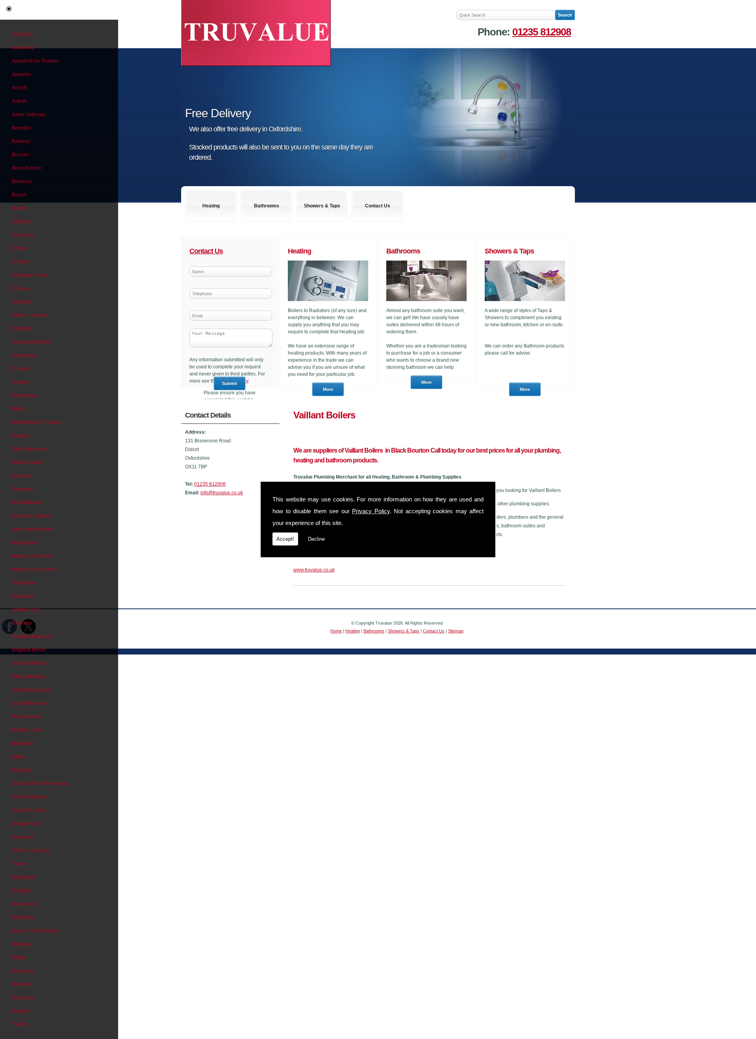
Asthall (19, 101)
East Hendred (26, 462)
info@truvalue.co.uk (221, 492)
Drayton (20, 435)
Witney (19, 957)
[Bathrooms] (426, 303)
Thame (19, 864)
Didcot (19, 409)
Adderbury (23, 47)
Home (336, 631)
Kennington (24, 583)
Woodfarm (23, 984)
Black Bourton (27, 168)
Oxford (19, 757)
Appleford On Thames (35, 61)
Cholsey (21, 288)
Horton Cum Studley (33, 569)
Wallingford (24, 877)
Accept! (285, 539)
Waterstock (23, 904)
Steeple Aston (26, 823)
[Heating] (328, 303)
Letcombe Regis (29, 663)
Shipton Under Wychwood (40, 783)
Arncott (19, 88)
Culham (20, 369)
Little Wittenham (29, 676)
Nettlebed (22, 743)
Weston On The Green (35, 931)
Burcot (19, 195)
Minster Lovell (27, 730)
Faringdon (23, 489)
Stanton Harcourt (30, 797)
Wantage (21, 890)
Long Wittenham (29, 703)
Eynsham (22, 476)
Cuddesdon (24, 355)
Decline (316, 539)
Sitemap (455, 631)
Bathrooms (266, 206)
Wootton (21, 1011)
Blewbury (22, 181)
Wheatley (22, 944)
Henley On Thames (32, 556)
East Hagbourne (29, 449)
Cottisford (22, 328)
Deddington (24, 395)
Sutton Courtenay (30, 850)
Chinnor (20, 261)
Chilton (19, 248)
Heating (211, 206)
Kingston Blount (29, 650)
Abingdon (22, 34)
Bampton (21, 128)
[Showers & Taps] (525, 303)
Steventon (22, 837)
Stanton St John (29, 810)
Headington (24, 542)
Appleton (21, 74)
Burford (20, 208)
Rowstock (22, 770)
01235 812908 (541, 32)
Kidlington (22, 596)
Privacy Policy (371, 511)
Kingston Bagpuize (32, 636)
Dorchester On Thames (36, 422)
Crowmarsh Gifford (32, 342)
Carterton (22, 221)
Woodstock (23, 997)
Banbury (21, 141)
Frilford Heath (26, 502)
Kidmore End (26, 609)
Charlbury (22, 235)
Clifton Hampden (30, 315)
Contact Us (377, 206)
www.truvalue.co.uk (314, 570)
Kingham (21, 623)
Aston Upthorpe (28, 114)
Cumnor (20, 382)
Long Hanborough (31, 690)
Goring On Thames (32, 516)
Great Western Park (33, 529)
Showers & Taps (322, 206)
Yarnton (20, 1024)
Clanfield (21, 302)
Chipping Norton (29, 275)
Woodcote (22, 971)
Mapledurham (27, 716)
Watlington (23, 917)
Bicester (20, 154)
